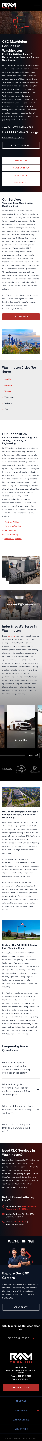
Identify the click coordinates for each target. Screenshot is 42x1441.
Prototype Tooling (12, 526)
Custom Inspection (13, 539)
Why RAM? (19, 183)
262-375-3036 (20, 1222)
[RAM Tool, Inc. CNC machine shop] (21, 1358)
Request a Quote (21, 145)
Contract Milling (11, 522)
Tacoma (7, 391)
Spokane (8, 385)
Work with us (21, 1387)
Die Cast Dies (10, 530)
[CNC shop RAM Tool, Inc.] (10, 6)
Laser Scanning (11, 534)
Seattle (7, 379)
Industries (19, 175)
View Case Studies (13, 137)
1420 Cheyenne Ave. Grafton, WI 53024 (21, 1371)
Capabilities (19, 168)
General (21, 1401)
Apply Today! (21, 1307)
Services (19, 161)
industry (11, 636)
